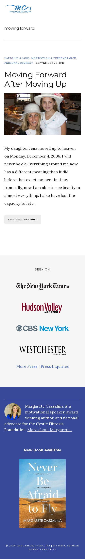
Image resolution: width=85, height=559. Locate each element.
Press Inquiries (55, 366)
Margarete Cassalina (18, 9)
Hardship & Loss (17, 58)
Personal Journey (18, 62)
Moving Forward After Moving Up (35, 79)
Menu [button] (76, 9)
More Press (27, 366)
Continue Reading (22, 219)
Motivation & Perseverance (53, 58)
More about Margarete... (49, 429)
